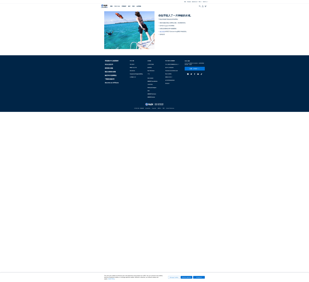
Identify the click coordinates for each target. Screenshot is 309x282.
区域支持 (167, 83)
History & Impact (151, 87)
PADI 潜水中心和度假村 (170, 60)
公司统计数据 (150, 64)
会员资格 (139, 6)
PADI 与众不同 (133, 67)
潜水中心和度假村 (169, 67)
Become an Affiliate (112, 83)
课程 (111, 6)
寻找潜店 (189, 1)
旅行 (129, 6)
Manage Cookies (174, 277)
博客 (185, 1)
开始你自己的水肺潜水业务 (171, 70)
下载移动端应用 (109, 79)
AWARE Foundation (152, 81)
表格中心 (159, 108)
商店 (133, 6)
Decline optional (186, 277)
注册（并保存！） (195, 69)
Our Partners (150, 70)
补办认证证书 (109, 64)
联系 (163, 108)
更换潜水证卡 (195, 1)
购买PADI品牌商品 (111, 75)
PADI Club (117, 6)
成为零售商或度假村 (170, 80)
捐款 (148, 90)
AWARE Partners (151, 94)
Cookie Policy (111, 279)
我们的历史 (132, 70)
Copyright (154, 108)
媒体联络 (149, 67)
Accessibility (147, 108)
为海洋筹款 (150, 84)
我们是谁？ (132, 64)
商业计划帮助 (168, 74)
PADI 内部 (132, 60)
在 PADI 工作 (133, 77)
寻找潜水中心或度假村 (112, 61)
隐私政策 (142, 108)
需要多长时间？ (169, 77)
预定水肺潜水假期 (110, 72)
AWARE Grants (151, 97)
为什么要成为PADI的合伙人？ (172, 64)
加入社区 (162, 31)
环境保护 (124, 6)
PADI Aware (150, 78)
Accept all (199, 277)
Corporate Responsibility (136, 74)
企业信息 (149, 60)
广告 (148, 74)
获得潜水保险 (109, 68)
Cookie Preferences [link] (170, 108)
